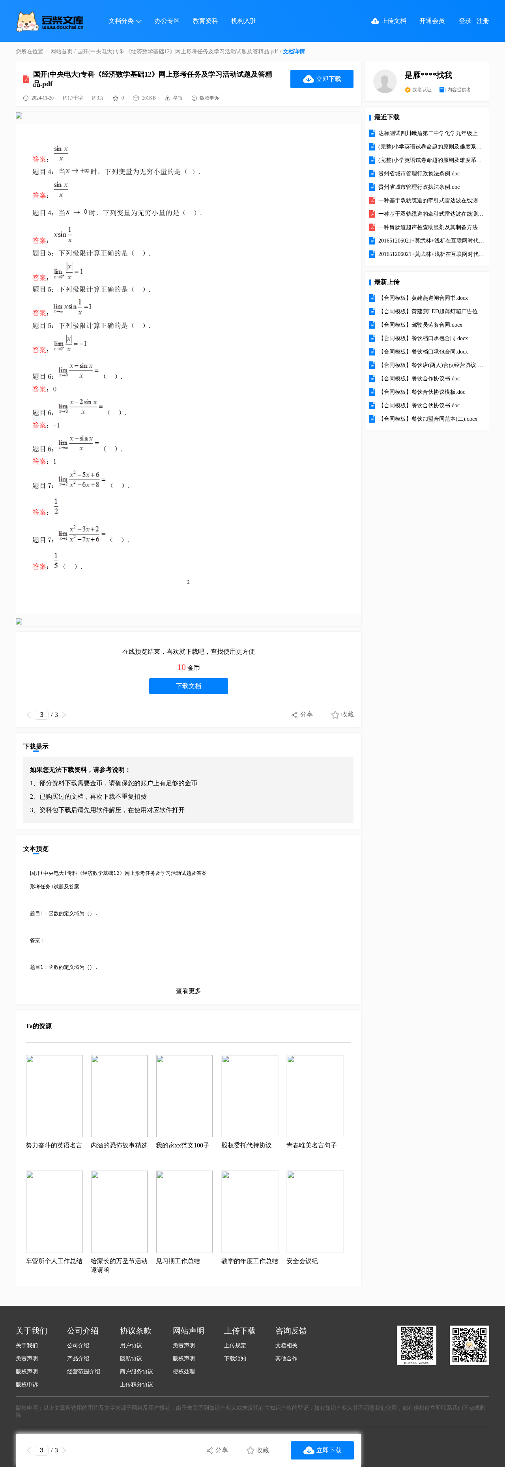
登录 (465, 20)
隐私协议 (131, 1359)
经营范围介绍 (83, 1372)
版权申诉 (27, 1385)
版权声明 (27, 1372)
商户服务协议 (136, 1372)
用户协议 (131, 1346)
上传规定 (235, 1346)
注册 (483, 20)
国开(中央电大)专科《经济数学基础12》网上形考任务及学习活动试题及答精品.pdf (177, 52)
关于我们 (27, 1346)
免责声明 (27, 1359)
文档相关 (286, 1346)
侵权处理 (184, 1372)
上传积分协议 (136, 1385)
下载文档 (188, 686)
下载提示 (36, 746)
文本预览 (36, 848)
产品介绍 (78, 1359)
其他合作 (286, 1359)
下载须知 (235, 1359)
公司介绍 (78, 1346)
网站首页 (61, 52)
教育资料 (205, 20)
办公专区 (167, 20)
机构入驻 (243, 20)
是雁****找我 (428, 75)
